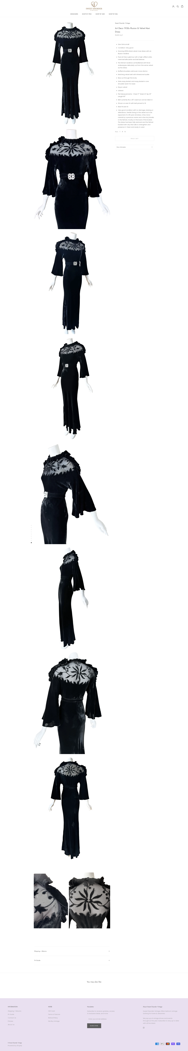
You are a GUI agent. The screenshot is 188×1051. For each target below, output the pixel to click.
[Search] (178, 6)
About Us (11, 1025)
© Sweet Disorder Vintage (15, 1043)
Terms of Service (54, 1014)
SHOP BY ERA (113, 14)
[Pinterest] (125, 131)
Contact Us (12, 1018)
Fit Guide (37, 960)
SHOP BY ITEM (86, 14)
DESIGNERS (74, 14)
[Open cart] (182, 6)
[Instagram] (143, 1027)
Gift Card (51, 1011)
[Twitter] (122, 131)
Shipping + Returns (40, 951)
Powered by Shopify (15, 1046)
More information (121, 147)
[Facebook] (120, 131)
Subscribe (94, 1026)
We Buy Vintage (54, 1021)
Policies (10, 1021)
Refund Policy (53, 1018)
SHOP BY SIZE (100, 14)
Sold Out (135, 138)
